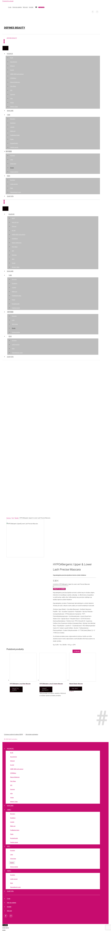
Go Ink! (12, 70)
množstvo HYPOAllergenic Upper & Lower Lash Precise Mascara (71, 584)
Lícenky (12, 127)
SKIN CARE (10, 110)
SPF (11, 90)
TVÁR (8, 115)
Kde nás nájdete (17, 7)
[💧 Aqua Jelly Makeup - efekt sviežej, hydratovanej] (92, 713)
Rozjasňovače (14, 143)
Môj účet (25, 7)
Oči (13, 518)
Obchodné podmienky (32, 734)
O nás (9, 7)
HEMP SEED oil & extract (17, 74)
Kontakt (31, 7)
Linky (11, 159)
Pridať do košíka (59, 589)
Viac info (75, 688)
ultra (11, 98)
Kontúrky (12, 155)
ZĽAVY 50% (10, 196)
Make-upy (12, 131)
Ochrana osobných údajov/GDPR (13, 734)
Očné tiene (13, 163)
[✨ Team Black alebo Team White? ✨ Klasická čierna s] (43, 713)
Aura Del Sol (13, 62)
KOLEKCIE (10, 53)
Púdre (11, 139)
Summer (12, 94)
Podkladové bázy (15, 135)
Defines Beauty (14, 27)
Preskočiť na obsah (7, 1)
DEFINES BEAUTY (12, 38)
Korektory (13, 123)
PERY (8, 176)
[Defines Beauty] (4, 38)
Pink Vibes (13, 86)
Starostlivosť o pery (15, 192)
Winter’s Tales (14, 106)
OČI (8, 151)
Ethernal (12, 66)
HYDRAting (13, 78)
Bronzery (12, 119)
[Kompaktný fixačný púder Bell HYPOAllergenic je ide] (19, 713)
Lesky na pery (14, 184)
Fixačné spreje (14, 147)
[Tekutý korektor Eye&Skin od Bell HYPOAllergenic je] (67, 713)
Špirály (12, 167)
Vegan (12, 102)
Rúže (11, 188)
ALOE (11, 57)
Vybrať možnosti (45, 689)
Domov (9, 518)
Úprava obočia (14, 172)
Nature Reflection (15, 82)
